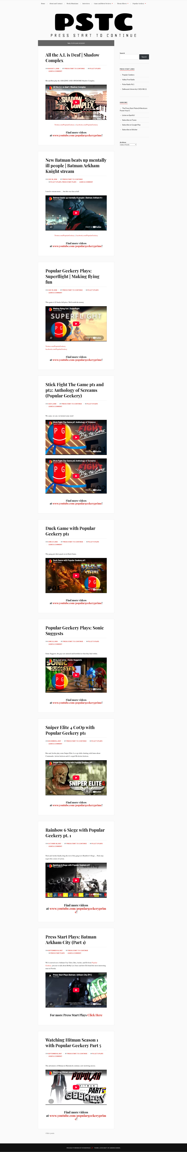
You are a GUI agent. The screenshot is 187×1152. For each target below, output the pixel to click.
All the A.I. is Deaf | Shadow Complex (72, 57)
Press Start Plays (69, 182)
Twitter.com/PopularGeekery (64, 124)
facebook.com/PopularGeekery (87, 124)
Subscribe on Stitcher (129, 130)
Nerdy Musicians (72, 3)
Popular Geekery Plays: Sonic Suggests (74, 630)
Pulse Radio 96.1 (128, 84)
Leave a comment (55, 71)
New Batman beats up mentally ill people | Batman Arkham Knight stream (75, 165)
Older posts (49, 1133)
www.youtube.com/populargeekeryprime (77, 135)
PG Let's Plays (95, 68)
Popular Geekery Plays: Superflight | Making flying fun (72, 276)
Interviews (86, 3)
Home (43, 3)
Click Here (94, 1015)
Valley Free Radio (128, 80)
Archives (123, 142)
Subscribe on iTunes (129, 120)
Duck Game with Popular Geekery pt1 (70, 531)
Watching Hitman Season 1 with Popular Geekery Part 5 (73, 1042)
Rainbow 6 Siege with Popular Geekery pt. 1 (75, 832)
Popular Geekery (138, 3)
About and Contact (55, 3)
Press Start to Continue (75, 68)
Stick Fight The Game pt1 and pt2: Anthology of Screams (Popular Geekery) (74, 389)
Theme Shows (122, 3)
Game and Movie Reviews (102, 3)
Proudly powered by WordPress (79, 1148)
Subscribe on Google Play (131, 125)
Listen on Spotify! (128, 115)
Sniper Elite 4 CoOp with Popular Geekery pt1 (70, 730)
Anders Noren (115, 1148)
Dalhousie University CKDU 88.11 (134, 89)
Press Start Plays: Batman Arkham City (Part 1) (70, 939)
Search (122, 53)
